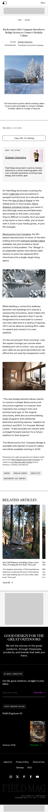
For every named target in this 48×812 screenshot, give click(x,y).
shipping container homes (16, 207)
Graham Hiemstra (25, 42)
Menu (43, 3)
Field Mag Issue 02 (12, 713)
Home (20, 20)
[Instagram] (10, 776)
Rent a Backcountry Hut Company (26, 460)
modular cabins (20, 473)
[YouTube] (37, 776)
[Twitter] (17, 776)
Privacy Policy (22, 762)
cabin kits (14, 194)
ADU (34, 203)
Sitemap (20, 768)
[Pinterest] (24, 776)
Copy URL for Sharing (24, 138)
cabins (27, 20)
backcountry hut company (14, 478)
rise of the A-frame (22, 200)
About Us (8, 762)
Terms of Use (39, 762)
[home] (5, 3)
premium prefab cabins (33, 240)
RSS (30, 768)
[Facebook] (30, 776)
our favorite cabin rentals (21, 462)
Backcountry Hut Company (17, 234)
